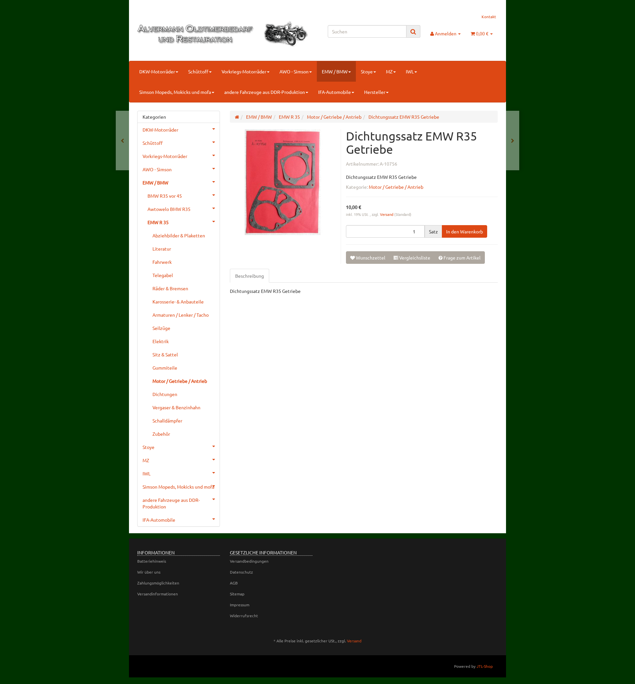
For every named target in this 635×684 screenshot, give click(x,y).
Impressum (239, 604)
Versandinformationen (157, 593)
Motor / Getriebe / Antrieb (396, 187)
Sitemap (237, 593)
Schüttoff (198, 71)
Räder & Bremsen (170, 288)
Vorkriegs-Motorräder (244, 71)
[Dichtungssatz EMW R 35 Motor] (122, 140)
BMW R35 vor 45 (165, 196)
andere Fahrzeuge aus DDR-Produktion (264, 92)
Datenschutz (241, 572)
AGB (234, 582)
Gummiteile (164, 368)
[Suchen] (413, 31)
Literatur (161, 249)
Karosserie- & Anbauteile (178, 301)
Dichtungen (164, 394)
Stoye (367, 71)
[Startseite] (237, 117)
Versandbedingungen (249, 561)
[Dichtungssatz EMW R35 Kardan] (512, 140)
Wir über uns (148, 572)
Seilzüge (161, 328)
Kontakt (489, 16)
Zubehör (161, 434)
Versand (387, 214)
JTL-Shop (485, 666)
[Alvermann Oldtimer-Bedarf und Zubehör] (194, 34)
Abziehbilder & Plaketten (178, 235)
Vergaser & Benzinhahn (176, 407)
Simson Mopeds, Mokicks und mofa (175, 92)
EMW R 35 (158, 222)
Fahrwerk (162, 262)
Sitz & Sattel (165, 354)
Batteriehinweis (151, 561)
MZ (389, 71)
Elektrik (160, 341)
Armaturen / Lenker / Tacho (180, 315)
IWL (410, 71)
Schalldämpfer (167, 420)
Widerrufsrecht (244, 615)
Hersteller (374, 92)
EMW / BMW (335, 71)
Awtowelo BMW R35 (169, 209)
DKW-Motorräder (157, 71)
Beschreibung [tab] (249, 276)
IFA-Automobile (334, 92)
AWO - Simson (294, 71)
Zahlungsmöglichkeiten (158, 582)
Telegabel (162, 275)
